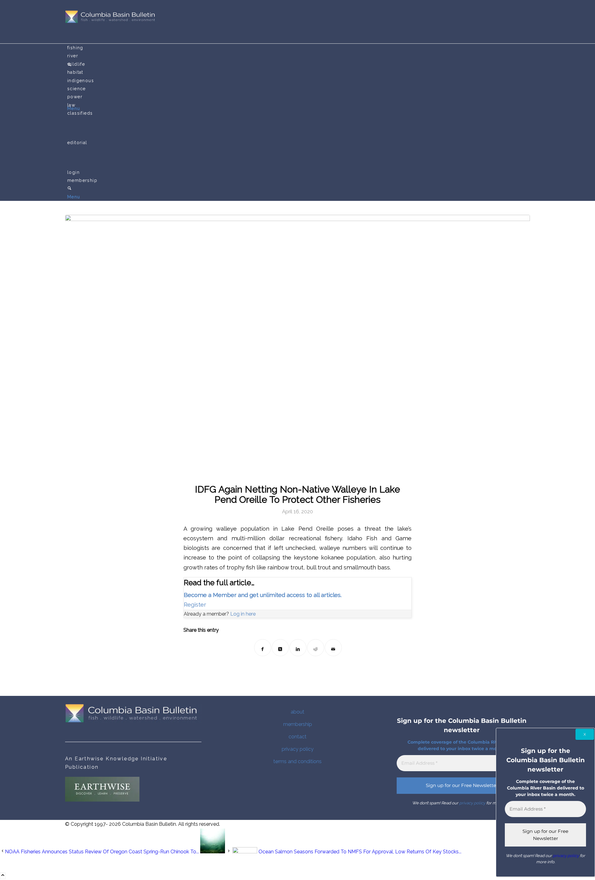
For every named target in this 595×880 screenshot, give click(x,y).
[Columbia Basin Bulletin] (111, 21)
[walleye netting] (297, 345)
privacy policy (298, 749)
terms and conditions (297, 761)
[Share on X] (280, 647)
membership (297, 724)
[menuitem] (298, 48)
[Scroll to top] (3, 876)
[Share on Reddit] (315, 647)
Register (195, 604)
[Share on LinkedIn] (297, 647)
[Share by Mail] (333, 647)
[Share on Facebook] (262, 647)
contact (297, 737)
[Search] (69, 188)
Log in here (243, 614)
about (297, 712)
